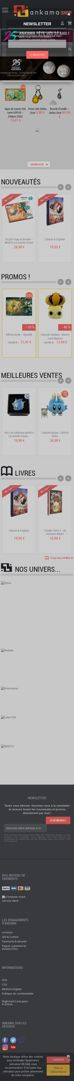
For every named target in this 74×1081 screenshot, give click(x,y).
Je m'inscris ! (37, 55)
